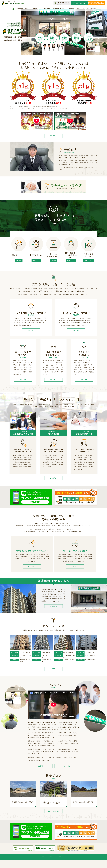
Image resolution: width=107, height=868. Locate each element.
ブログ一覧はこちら (53, 811)
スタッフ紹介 (80, 8)
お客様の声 (47, 8)
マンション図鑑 (91, 8)
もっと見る (53, 668)
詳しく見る (53, 135)
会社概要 (40, 766)
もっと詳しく (53, 478)
